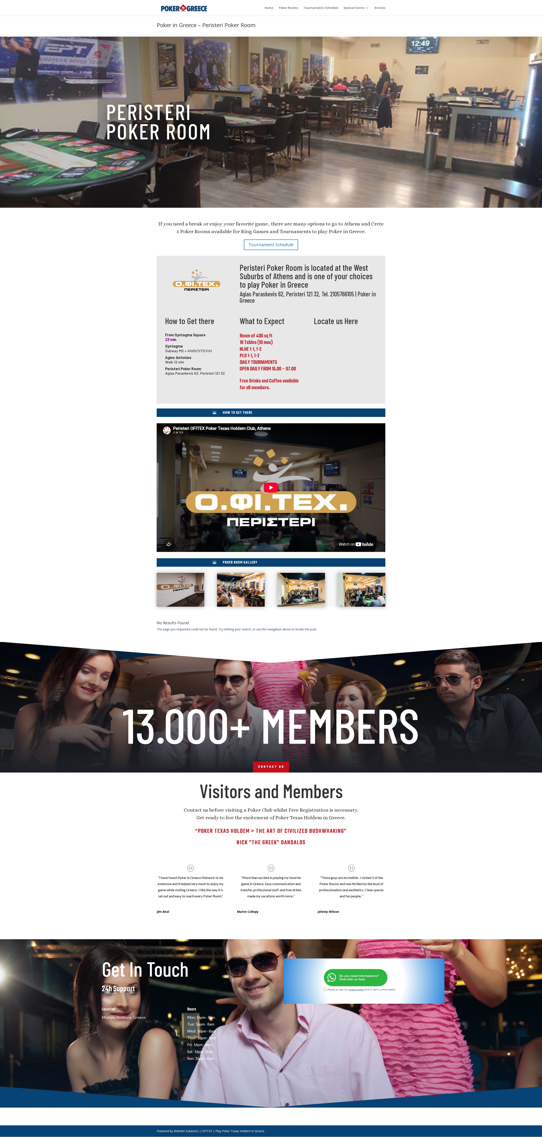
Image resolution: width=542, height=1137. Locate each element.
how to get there (237, 413)
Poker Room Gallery (240, 562)
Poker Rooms (288, 8)
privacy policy (356, 989)
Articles (379, 8)
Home (269, 8)
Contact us (271, 766)
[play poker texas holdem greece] (180, 607)
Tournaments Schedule (321, 8)
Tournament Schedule (271, 244)
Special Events (354, 8)
